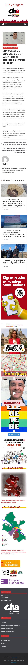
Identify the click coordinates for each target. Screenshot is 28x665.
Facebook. (3, 646)
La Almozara (8, 550)
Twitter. (3, 643)
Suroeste (16, 47)
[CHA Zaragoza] (3, 24)
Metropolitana (14, 552)
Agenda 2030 (5, 45)
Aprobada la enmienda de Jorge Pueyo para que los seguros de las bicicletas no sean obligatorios (15, 143)
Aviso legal (3, 622)
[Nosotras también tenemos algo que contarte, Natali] (14, 341)
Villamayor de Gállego (6, 502)
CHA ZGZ (12, 65)
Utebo (23, 500)
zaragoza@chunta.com (6, 600)
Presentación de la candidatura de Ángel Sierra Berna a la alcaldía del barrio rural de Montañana (14, 262)
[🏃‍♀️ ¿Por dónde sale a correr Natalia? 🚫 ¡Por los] (14, 367)
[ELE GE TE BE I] (14, 419)
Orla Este (20, 552)
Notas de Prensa (13, 45)
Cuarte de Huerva (10, 500)
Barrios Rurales (10, 553)
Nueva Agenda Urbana (7, 47)
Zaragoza (14, 502)
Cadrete (3, 500)
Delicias (3, 550)
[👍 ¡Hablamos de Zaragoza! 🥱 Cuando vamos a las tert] (14, 393)
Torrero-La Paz (14, 550)
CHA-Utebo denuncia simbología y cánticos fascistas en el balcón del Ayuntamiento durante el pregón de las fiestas (13, 150)
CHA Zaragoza (14, 5)
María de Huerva (18, 500)
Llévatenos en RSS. (5, 640)
